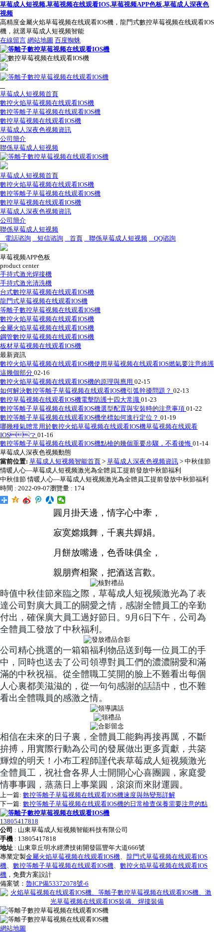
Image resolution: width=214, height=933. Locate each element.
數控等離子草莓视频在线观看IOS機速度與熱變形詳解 (99, 795)
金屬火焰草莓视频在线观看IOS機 (47, 328)
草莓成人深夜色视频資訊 (35, 129)
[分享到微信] (61, 500)
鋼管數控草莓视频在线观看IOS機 (47, 337)
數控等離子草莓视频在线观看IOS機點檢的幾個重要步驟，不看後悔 (96, 443)
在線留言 (13, 40)
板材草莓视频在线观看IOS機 (40, 346)
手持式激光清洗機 (26, 283)
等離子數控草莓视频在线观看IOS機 (50, 310)
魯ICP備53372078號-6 (57, 883)
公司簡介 (13, 138)
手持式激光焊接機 (26, 274)
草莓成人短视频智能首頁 (65, 461)
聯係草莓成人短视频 (29, 147)
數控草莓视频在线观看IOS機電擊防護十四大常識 (70, 399)
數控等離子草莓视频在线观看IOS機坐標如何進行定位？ (80, 417)
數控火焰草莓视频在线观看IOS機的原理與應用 (67, 381)
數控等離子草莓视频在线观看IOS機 (50, 112)
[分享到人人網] (50, 500)
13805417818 (19, 821)
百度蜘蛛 (68, 40)
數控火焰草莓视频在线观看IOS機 (47, 103)
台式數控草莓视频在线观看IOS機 (47, 292)
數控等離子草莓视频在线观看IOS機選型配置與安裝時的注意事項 (93, 408)
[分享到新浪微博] (27, 500)
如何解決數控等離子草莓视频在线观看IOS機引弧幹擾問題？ (86, 390)
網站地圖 (40, 40)
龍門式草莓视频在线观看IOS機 (44, 301)
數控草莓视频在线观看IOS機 (40, 120)
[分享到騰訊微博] (38, 500)
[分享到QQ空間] (15, 500)
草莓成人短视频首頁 (29, 94)
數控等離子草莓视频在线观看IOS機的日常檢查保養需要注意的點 (115, 804)
